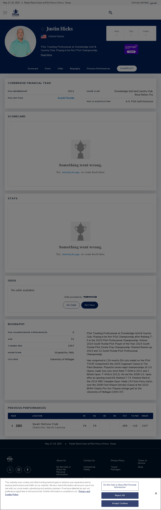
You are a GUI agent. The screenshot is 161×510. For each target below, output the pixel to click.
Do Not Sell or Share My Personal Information (119, 486)
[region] (80, 494)
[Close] (156, 493)
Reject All (120, 495)
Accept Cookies (120, 503)
